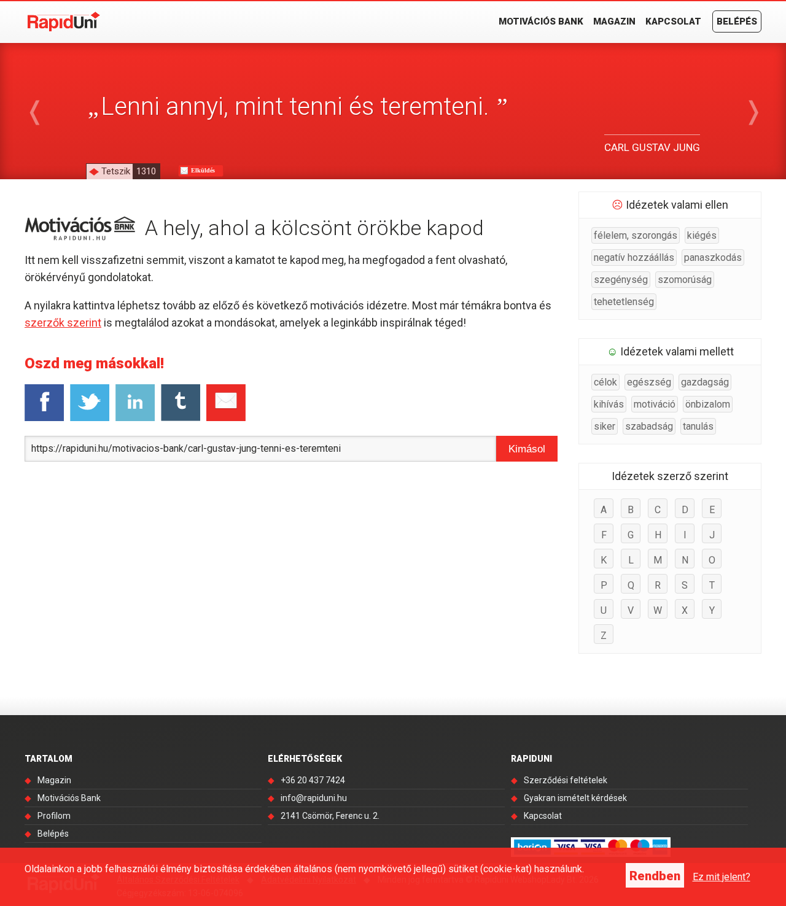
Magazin (614, 21)
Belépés (737, 21)
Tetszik (128, 171)
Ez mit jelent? (721, 877)
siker (604, 426)
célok (605, 382)
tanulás (698, 426)
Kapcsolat (673, 21)
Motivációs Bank (541, 21)
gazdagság (705, 382)
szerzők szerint (63, 322)
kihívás (609, 404)
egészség (649, 382)
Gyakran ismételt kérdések (575, 798)
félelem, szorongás (635, 235)
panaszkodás (713, 257)
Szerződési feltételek (565, 780)
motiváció (654, 404)
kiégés (702, 235)
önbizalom (707, 404)
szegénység (621, 279)
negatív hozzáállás (634, 257)
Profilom (54, 816)
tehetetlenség (624, 302)
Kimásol (526, 449)
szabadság (649, 426)
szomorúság (685, 279)
